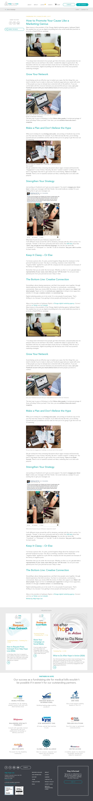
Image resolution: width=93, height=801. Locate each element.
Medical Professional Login (49, 788)
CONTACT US (48, 779)
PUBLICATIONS (36, 781)
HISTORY (34, 777)
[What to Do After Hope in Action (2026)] (69, 631)
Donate (69, 4)
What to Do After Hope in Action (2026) (69, 656)
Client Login (49, 784)
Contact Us (84, 9)
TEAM (33, 779)
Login (77, 9)
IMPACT (47, 772)
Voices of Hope (41, 16)
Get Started (82, 4)
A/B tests (70, 243)
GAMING (47, 777)
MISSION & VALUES (37, 772)
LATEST (47, 774)
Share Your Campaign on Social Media (38, 642)
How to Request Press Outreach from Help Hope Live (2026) (17, 649)
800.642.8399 (9, 779)
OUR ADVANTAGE (36, 774)
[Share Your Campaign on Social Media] (41, 622)
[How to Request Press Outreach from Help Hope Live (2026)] (18, 625)
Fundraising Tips (31, 16)
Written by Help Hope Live (34, 598)
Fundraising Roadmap (12, 640)
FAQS (33, 784)
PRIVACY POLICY (49, 781)
